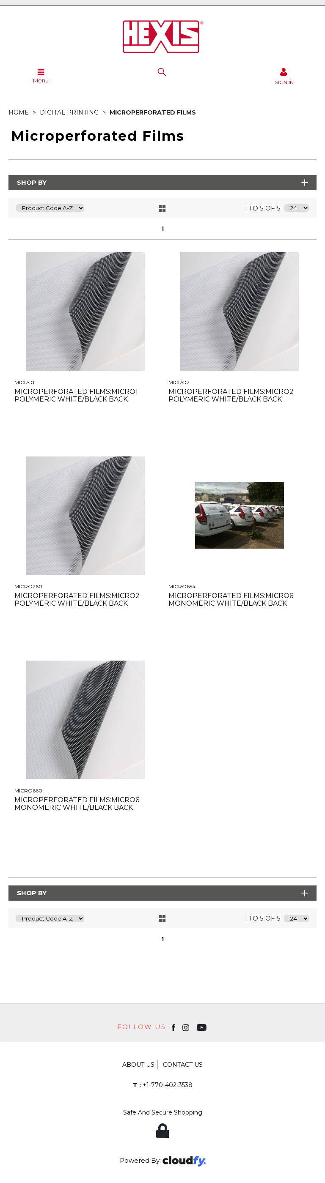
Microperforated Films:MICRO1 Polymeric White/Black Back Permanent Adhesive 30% (76, 399)
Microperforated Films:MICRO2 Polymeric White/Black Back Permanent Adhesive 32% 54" (231, 399)
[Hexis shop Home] (162, 54)
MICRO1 (24, 382)
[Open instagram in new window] (186, 1027)
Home (19, 112)
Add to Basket (123, 448)
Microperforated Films (153, 112)
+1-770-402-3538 (163, 1085)
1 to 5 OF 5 (263, 208)
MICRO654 (182, 586)
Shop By (32, 182)
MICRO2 (179, 382)
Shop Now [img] (47, 448)
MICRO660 (28, 790)
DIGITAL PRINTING (70, 112)
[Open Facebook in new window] (174, 1027)
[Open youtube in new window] (202, 1027)
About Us (138, 1064)
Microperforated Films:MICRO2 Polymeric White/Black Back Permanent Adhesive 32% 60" (77, 603)
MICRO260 (28, 586)
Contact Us (183, 1064)
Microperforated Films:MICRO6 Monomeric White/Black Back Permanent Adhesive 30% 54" (230, 603)
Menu (41, 80)
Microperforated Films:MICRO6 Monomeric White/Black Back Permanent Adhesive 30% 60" (76, 807)
